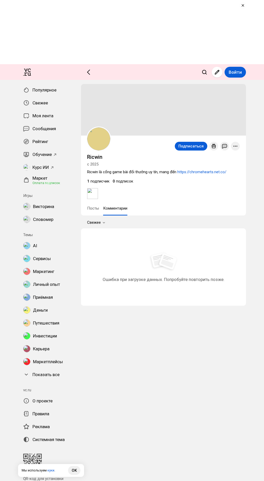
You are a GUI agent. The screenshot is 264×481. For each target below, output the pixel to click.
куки (50, 470)
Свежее (94, 222)
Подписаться (191, 146)
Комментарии (115, 208)
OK (74, 470)
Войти (235, 72)
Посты (93, 208)
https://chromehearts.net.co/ (201, 172)
